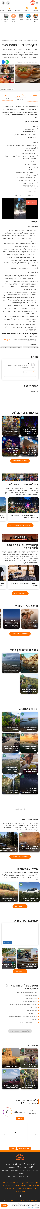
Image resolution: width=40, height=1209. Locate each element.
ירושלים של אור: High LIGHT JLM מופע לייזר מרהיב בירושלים (30, 431)
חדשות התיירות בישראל (30, 1002)
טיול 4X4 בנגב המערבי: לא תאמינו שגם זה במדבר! (30, 899)
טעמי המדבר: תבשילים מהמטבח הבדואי (30, 770)
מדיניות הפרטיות (32, 1207)
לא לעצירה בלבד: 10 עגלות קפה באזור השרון (28, 965)
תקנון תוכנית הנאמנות (10, 1200)
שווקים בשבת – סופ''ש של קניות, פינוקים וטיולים (23, 1016)
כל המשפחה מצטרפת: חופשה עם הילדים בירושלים (11, 728)
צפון (31, 1176)
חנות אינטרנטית (25, 1167)
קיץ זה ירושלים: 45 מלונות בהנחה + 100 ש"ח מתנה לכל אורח (24, 516)
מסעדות (5, 1170)
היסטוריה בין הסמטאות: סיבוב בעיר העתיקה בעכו (29, 749)
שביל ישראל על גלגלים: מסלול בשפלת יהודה (11, 1086)
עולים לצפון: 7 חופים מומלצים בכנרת (30, 729)
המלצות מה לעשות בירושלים (28, 1022)
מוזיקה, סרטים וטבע (12, 1066)
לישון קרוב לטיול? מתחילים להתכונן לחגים (29, 1086)
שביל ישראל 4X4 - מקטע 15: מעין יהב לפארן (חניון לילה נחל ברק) (29, 848)
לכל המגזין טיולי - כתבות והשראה (20, 1031)
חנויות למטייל (10, 1164)
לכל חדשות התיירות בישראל (20, 634)
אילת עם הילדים (32, 1011)
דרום (9, 1176)
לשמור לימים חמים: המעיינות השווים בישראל (12, 769)
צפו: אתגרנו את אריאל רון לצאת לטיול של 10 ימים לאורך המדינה (11, 749)
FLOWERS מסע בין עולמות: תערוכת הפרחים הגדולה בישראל (12, 450)
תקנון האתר (34, 1200)
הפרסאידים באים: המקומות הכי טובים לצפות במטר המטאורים (29, 790)
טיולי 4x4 (34, 1019)
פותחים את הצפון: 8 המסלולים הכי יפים (12, 791)
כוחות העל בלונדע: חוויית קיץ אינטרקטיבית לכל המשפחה (29, 451)
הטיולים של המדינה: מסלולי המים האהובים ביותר (30, 669)
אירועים (11, 1170)
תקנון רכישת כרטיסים (23, 1200)
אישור (4, 1206)
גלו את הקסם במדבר (20, 593)
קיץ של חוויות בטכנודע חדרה (11, 432)
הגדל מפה (6, 942)
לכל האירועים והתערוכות (20, 461)
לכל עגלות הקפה (20, 971)
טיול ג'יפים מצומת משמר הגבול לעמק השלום (8, 899)
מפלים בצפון (33, 1014)
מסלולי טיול (26, 1170)
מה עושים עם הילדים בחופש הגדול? (30, 1065)
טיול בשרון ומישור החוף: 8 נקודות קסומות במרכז (11, 670)
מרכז (26, 1176)
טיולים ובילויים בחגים (31, 996)
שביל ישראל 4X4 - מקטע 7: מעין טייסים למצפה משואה (8, 849)
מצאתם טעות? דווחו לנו (7, 340)
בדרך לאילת (33, 1008)
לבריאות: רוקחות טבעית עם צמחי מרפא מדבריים (24, 584)
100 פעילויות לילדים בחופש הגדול (27, 993)
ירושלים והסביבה (18, 1176)
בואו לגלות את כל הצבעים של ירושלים (20, 525)
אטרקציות (35, 1170)
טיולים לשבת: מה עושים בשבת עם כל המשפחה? (29, 691)
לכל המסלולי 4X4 (20, 906)
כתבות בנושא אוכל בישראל (31, 347)
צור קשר (29, 1164)
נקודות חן (18, 1170)
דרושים (21, 1164)
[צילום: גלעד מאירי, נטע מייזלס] (20, 74)
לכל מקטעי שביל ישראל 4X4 (20, 857)
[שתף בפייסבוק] (3, 62)
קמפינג (20, 1173)
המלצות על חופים (31, 999)
